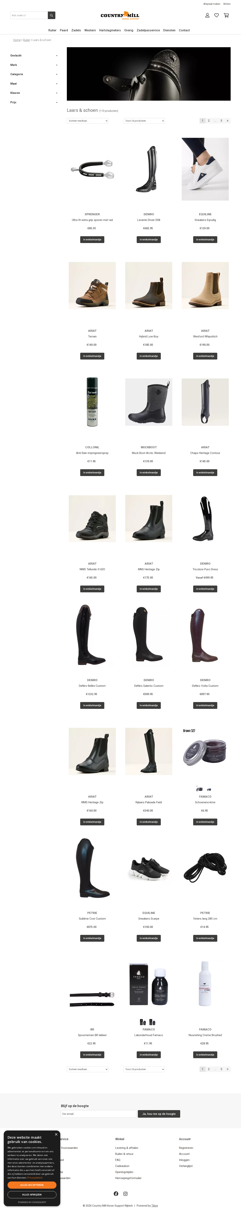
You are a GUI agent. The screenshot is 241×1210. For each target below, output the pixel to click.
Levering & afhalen (126, 1148)
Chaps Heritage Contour (205, 453)
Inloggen (184, 1160)
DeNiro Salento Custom (148, 686)
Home (17, 40)
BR (92, 1029)
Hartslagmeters (110, 30)
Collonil (92, 447)
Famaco (205, 796)
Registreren (186, 1148)
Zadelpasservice (148, 30)
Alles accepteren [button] (31, 1185)
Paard (64, 30)
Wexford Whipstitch (205, 336)
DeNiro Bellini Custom (92, 686)
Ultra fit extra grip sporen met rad (92, 220)
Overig (128, 30)
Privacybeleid (34, 1177)
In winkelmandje (92, 239)
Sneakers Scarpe (148, 918)
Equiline (205, 214)
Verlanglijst (186, 1166)
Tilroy (154, 1205)
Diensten (169, 30)
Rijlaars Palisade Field (149, 802)
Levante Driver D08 (148, 220)
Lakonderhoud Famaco (148, 1035)
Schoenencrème (205, 802)
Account (184, 1154)
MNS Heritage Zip (149, 569)
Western (90, 30)
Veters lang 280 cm (205, 918)
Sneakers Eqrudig (205, 220)
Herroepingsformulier (128, 1178)
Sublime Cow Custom (92, 918)
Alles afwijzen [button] (32, 1194)
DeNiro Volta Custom (205, 686)
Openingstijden (124, 1172)
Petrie (92, 913)
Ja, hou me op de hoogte (159, 1114)
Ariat (92, 331)
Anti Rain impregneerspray (92, 453)
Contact (184, 30)
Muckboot (149, 447)
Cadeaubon (122, 1166)
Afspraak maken (211, 4)
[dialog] (32, 1168)
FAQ (117, 1160)
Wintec (227, 4)
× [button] (56, 1134)
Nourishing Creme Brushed (205, 1035)
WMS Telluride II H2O (92, 569)
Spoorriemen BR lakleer (92, 1035)
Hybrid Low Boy (148, 336)
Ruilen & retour (124, 1154)
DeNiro (149, 214)
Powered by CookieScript (32, 1202)
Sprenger (92, 214)
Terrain (92, 336)
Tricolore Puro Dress (205, 569)
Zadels (76, 30)
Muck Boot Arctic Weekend (148, 453)
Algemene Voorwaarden (63, 1148)
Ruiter (52, 30)
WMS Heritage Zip (92, 802)
